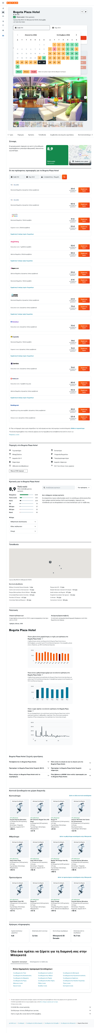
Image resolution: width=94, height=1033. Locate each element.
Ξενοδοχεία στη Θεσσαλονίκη (22, 975)
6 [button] (30, 49)
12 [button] (26, 53)
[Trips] (3, 30)
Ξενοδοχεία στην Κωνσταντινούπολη (74, 975)
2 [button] (58, 45)
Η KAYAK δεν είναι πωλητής (20, 1007)
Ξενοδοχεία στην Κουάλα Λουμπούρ (74, 981)
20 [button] (31, 58)
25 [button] (22, 62)
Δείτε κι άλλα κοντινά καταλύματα (80, 795)
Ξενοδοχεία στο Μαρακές (21, 978)
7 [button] (35, 49)
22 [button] (39, 58)
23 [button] (44, 58)
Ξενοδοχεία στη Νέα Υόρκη (46, 981)
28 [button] (35, 62)
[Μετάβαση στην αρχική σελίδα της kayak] (12, 3)
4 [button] (67, 45)
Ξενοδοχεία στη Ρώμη (19, 981)
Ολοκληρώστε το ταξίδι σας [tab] (39, 962)
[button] (3, 3)
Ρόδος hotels (42, 983)
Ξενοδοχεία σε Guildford (45, 973)
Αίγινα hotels (17, 986)
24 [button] (17, 62)
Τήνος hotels (66, 983)
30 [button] (44, 62)
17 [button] (17, 58)
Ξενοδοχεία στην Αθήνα (45, 975)
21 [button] (35, 58)
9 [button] (58, 49)
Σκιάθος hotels (42, 986)
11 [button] (21, 53)
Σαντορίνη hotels (68, 986)
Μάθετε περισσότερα (77, 428)
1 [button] (39, 45)
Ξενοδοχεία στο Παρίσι (45, 978)
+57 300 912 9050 (19, 22)
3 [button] (17, 49)
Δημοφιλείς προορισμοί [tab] (19, 962)
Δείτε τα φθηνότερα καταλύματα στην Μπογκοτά (75, 836)
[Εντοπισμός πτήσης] (3, 25)
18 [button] (22, 58)
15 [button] (39, 53)
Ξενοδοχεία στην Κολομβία (52, 1023)
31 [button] (17, 67)
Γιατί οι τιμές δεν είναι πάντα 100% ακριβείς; (26, 1014)
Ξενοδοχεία (21, 1023)
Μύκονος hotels (18, 983)
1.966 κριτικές (29, 17)
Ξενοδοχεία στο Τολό (19, 973)
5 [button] (26, 49)
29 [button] (39, 62)
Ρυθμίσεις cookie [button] (14, 434)
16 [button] (44, 53)
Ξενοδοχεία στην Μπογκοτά (68, 1023)
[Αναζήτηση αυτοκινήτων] (3, 16)
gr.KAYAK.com (12, 1023)
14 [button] (35, 53)
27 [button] (31, 62)
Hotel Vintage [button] (55, 901)
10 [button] (17, 53)
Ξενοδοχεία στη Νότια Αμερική (34, 1023)
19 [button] (26, 58)
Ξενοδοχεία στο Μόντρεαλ (71, 973)
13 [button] (30, 53)
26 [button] (26, 62)
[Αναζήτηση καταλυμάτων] (3, 12)
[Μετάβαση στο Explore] (3, 21)
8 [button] (39, 49)
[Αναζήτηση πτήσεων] (3, 8)
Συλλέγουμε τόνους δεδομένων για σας (25, 1010)
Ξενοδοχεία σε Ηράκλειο (70, 978)
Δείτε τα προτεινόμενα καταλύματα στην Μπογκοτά (74, 877)
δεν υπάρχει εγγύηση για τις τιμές (49, 1001)
